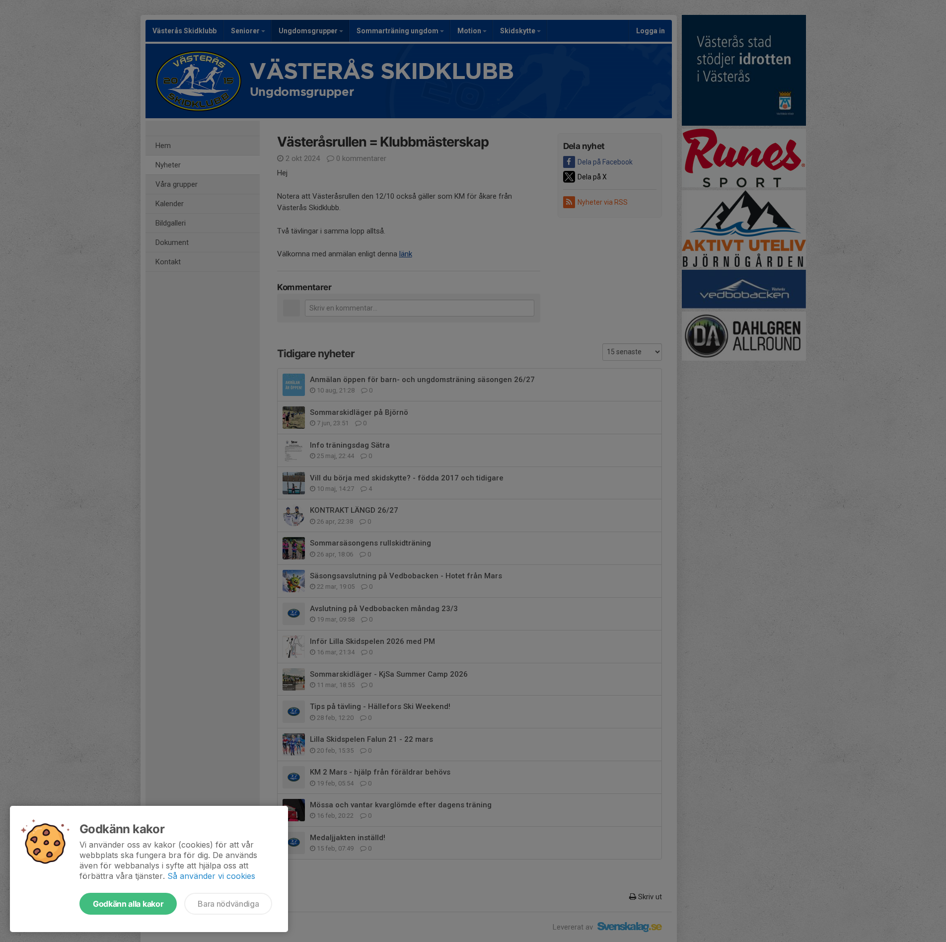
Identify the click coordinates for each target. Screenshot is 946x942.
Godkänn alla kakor (128, 904)
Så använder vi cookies (211, 876)
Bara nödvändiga (228, 904)
